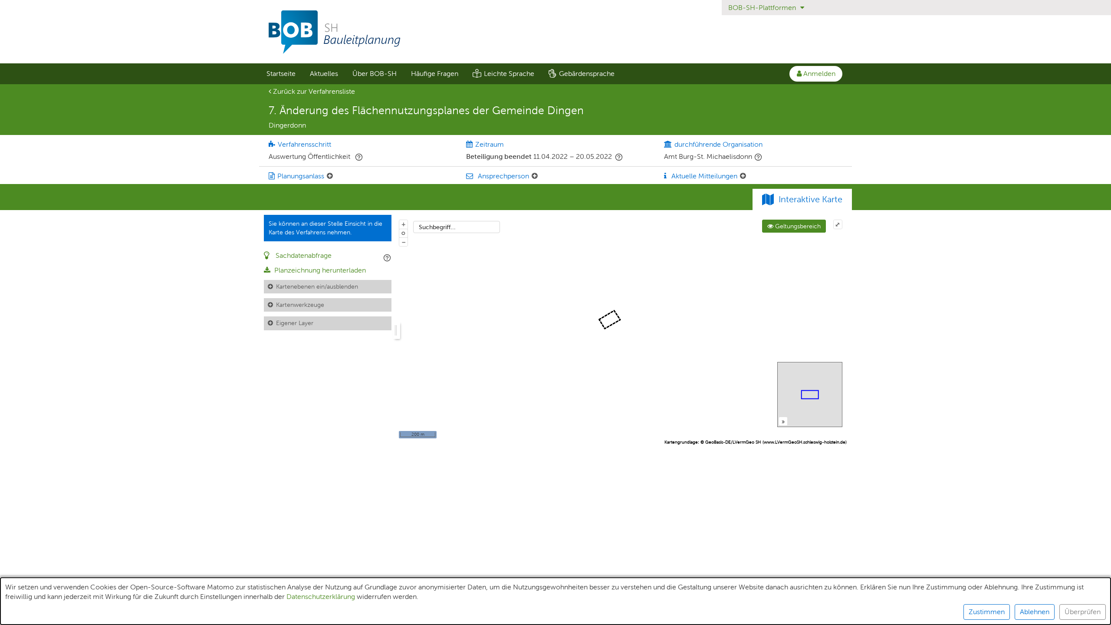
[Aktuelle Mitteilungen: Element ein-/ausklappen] (743, 176)
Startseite (281, 73)
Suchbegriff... (437, 227)
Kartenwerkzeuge (300, 304)
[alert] (555, 601)
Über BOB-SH (374, 73)
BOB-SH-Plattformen (763, 7)
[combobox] (456, 227)
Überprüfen (1083, 611)
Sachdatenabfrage (303, 255)
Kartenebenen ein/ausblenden (317, 286)
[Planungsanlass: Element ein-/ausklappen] (330, 176)
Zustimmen (987, 611)
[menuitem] (280, 73)
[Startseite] (555, 32)
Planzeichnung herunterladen (319, 270)
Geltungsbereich (797, 226)
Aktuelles (324, 73)
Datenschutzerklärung (320, 596)
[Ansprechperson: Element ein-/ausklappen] (535, 176)
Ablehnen (1034, 611)
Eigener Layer (294, 322)
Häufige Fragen (434, 73)
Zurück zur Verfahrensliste (313, 91)
